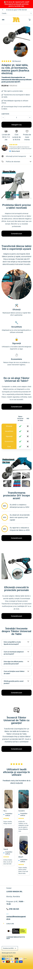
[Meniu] (3, 19)
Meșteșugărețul (6, 953)
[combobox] (15, 13)
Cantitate (5, 114)
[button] (29, 19)
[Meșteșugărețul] (16, 19)
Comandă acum (16, 234)
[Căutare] (31, 13)
